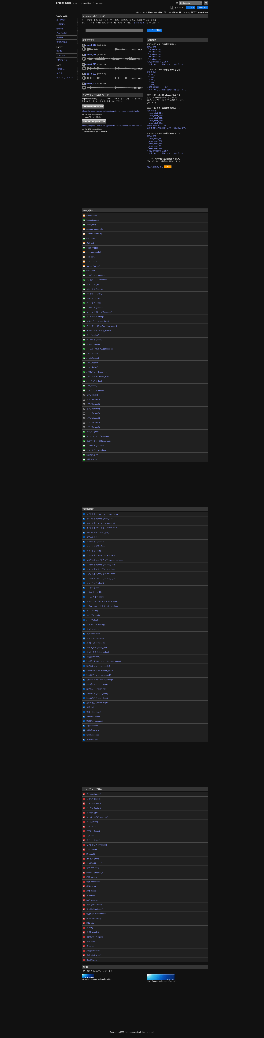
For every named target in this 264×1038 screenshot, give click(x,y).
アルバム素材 (62, 33)
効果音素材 (61, 24)
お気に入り (61, 69)
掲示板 (59, 51)
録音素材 (60, 29)
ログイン (190, 8)
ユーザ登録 (202, 8)
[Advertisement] (145, 189)
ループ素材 (61, 20)
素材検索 (60, 37)
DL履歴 (59, 73)
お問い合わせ (62, 60)
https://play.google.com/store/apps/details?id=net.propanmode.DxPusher (111, 111)
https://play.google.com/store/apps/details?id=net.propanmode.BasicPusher (112, 126)
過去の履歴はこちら (155, 167)
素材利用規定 (62, 42)
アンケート (61, 55)
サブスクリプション (65, 78)
